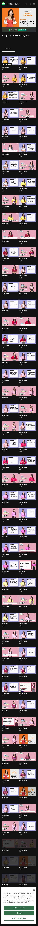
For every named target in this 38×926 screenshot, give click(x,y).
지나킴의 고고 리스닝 (10, 35)
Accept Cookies (18, 908)
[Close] (34, 890)
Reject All (19, 913)
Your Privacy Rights (19, 918)
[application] (19, 17)
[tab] (8, 49)
